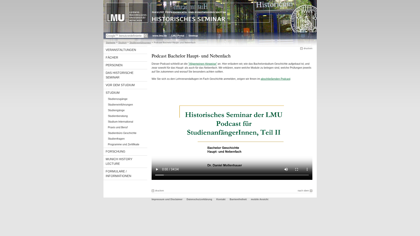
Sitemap (193, 35)
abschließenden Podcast (275, 78)
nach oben (303, 190)
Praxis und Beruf (118, 127)
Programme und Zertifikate (123, 144)
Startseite (111, 42)
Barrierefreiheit (238, 199)
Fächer (112, 57)
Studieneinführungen (140, 42)
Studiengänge (116, 110)
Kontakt (221, 199)
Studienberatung (118, 116)
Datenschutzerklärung (199, 199)
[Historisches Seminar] (210, 31)
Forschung (115, 151)
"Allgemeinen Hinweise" (202, 63)
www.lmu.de (159, 35)
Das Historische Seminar (119, 75)
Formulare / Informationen (118, 174)
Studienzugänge (118, 99)
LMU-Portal (177, 35)
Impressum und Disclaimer (167, 199)
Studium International (120, 121)
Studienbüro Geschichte (122, 133)
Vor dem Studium (120, 85)
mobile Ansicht (259, 199)
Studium (122, 42)
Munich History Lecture (119, 161)
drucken (308, 48)
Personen (114, 65)
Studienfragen (116, 138)
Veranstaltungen (121, 50)
